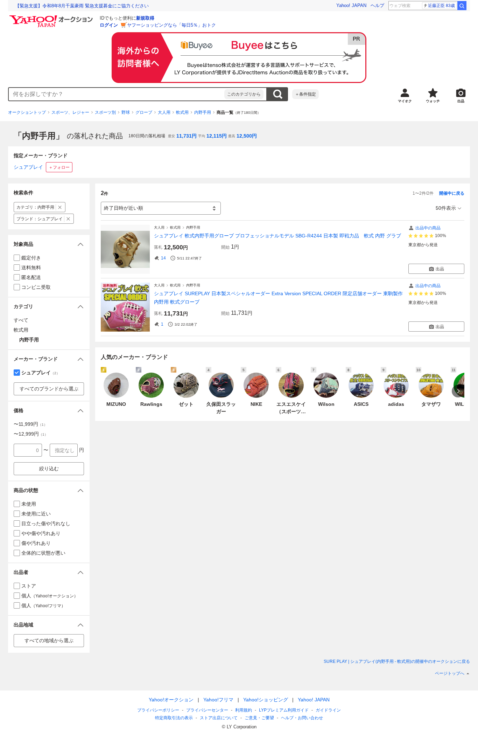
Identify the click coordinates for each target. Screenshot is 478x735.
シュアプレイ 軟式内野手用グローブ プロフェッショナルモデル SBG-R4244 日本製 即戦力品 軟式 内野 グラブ (277, 235)
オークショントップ (27, 112)
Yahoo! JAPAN (351, 5)
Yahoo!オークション (171, 699)
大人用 (164, 112)
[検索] (461, 5)
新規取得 (145, 18)
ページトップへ (449, 673)
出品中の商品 (428, 228)
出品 (440, 268)
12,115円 (216, 136)
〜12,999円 (31, 434)
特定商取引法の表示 (174, 717)
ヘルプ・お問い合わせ (302, 717)
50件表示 (446, 208)
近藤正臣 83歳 (441, 5)
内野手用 (202, 112)
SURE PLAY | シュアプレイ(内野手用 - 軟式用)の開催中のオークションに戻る (397, 661)
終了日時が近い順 (123, 208)
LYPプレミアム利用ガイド (284, 710)
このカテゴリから (244, 94)
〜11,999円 (30, 424)
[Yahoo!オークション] (52, 17)
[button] (49, 244)
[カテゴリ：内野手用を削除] (60, 207)
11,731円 (186, 136)
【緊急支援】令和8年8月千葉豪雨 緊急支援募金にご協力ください (82, 5)
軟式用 (182, 112)
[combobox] (116, 94)
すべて (21, 320)
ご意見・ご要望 (259, 717)
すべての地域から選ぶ (48, 640)
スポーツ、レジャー (70, 112)
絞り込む (49, 468)
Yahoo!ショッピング (265, 699)
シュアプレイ (28, 167)
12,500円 (247, 136)
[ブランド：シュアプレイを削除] (68, 218)
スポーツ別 (105, 112)
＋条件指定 (305, 94)
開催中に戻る (451, 193)
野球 (125, 112)
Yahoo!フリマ (218, 699)
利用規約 (243, 710)
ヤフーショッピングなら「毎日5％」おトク (171, 25)
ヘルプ (377, 5)
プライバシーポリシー (158, 710)
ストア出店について (219, 717)
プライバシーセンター (207, 710)
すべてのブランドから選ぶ (49, 388)
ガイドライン (328, 710)
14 (163, 258)
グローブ (143, 112)
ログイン (109, 25)
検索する (277, 94)
